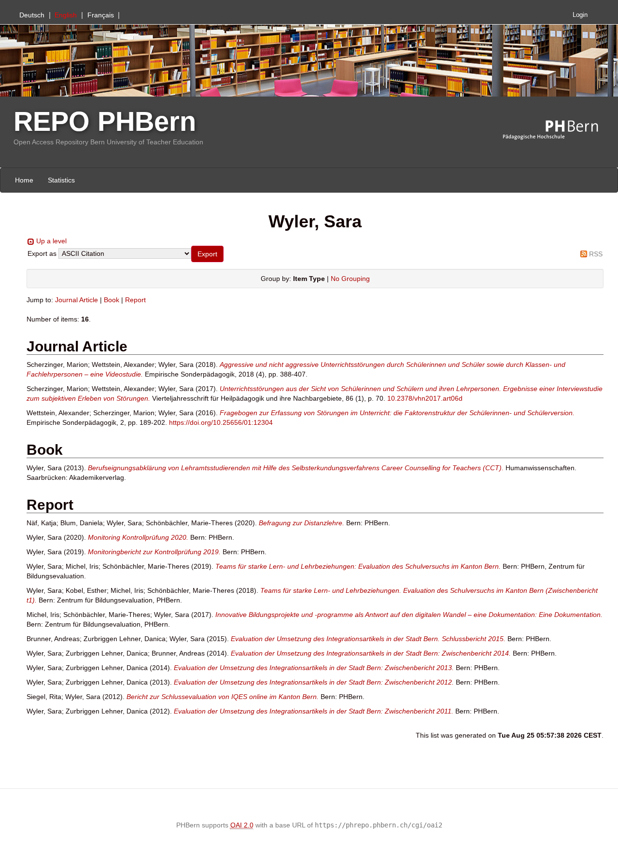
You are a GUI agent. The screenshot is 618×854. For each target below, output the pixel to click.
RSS (596, 254)
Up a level (51, 241)
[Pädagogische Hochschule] (557, 130)
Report (135, 300)
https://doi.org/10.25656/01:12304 (221, 422)
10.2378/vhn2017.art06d (425, 398)
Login (580, 15)
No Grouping (350, 278)
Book (111, 300)
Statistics (61, 180)
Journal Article (76, 300)
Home (24, 180)
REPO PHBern (105, 121)
